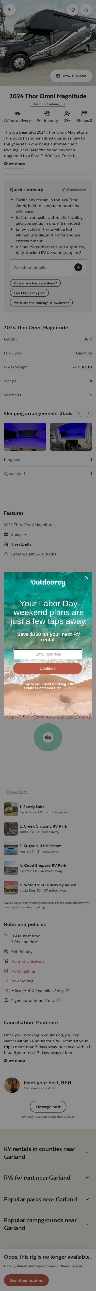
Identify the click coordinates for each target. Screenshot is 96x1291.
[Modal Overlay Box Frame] (48, 645)
